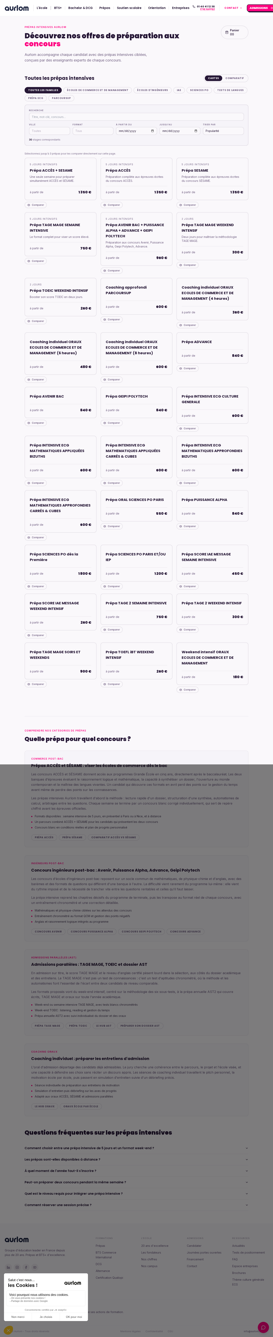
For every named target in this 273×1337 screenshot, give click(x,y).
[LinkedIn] (8, 1267)
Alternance (103, 1271)
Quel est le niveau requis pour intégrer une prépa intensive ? (74, 1193)
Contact (192, 1266)
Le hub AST (104, 1025)
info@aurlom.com (254, 1331)
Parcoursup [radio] (61, 98)
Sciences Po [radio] (199, 90)
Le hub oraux (45, 1106)
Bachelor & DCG (80, 8)
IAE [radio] (179, 90)
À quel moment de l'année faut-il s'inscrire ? (60, 1171)
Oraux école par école (80, 1106)
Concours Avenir (48, 931)
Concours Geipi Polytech (141, 931)
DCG (99, 1264)
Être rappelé (207, 9)
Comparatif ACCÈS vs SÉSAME (113, 837)
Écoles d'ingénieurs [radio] (152, 90)
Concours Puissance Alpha (92, 931)
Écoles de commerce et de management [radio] (97, 90)
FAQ (235, 1259)
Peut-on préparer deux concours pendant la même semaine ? (75, 1182)
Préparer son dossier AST (140, 1025)
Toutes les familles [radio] (43, 90)
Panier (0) (234, 32)
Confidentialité (154, 1331)
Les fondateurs (151, 1252)
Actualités (238, 1245)
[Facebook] (26, 1267)
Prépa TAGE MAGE (47, 1025)
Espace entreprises (245, 1266)
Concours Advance (185, 931)
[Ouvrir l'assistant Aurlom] (263, 1327)
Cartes (213, 78)
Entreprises (180, 8)
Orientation (157, 8)
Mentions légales (130, 1331)
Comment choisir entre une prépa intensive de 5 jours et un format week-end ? (89, 1148)
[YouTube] (34, 1267)
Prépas (104, 8)
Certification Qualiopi (109, 1277)
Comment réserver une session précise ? (58, 1205)
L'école (42, 8)
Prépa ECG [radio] (35, 98)
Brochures (239, 1273)
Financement (195, 1259)
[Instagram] (17, 1267)
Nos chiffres (149, 1259)
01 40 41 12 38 (206, 6)
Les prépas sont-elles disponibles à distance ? (62, 1159)
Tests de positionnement (248, 1252)
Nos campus (149, 1266)
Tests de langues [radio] (230, 90)
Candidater (194, 1245)
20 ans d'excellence (154, 1245)
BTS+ (58, 8)
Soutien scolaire (129, 8)
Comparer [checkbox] (38, 204)
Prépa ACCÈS (44, 837)
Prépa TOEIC (78, 1025)
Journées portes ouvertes (204, 1252)
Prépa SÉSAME (72, 837)
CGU (170, 1331)
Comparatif (234, 78)
